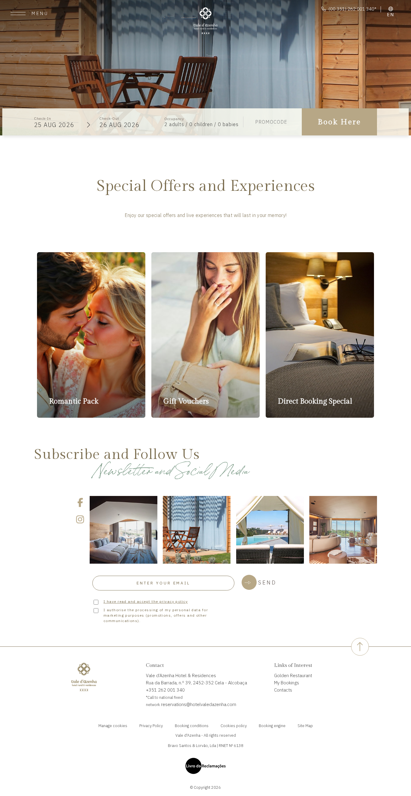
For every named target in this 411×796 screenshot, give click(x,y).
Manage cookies (112, 725)
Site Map (305, 725)
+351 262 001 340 (165, 690)
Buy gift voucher (181, 310)
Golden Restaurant (293, 675)
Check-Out (109, 118)
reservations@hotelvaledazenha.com (198, 704)
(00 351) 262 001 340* (352, 9)
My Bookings (286, 683)
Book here (91, 400)
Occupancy (174, 118)
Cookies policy (234, 725)
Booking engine (272, 725)
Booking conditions (192, 725)
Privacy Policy (151, 725)
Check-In (42, 118)
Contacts (283, 690)
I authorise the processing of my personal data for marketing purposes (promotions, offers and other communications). (156, 615)
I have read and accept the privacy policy (146, 601)
